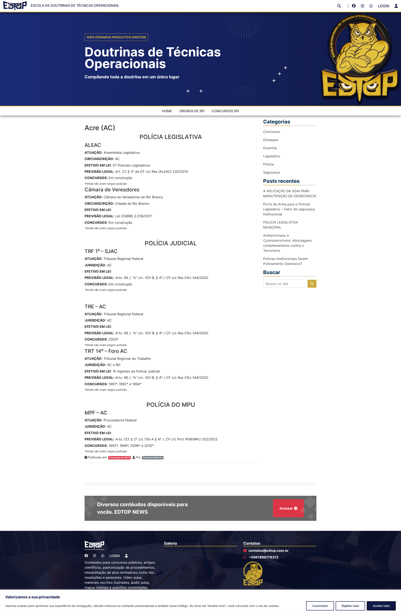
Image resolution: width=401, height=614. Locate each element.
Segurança (271, 172)
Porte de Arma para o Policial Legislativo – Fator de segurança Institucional (289, 209)
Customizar (320, 606)
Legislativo (271, 156)
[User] (396, 6)
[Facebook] (355, 6)
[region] (200, 602)
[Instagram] (363, 6)
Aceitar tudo (381, 606)
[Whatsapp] (372, 6)
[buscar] (339, 6)
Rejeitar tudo (350, 606)
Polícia (268, 164)
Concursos (271, 132)
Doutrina (270, 148)
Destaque (270, 140)
